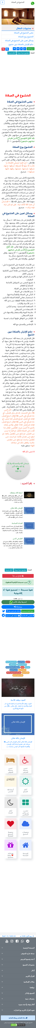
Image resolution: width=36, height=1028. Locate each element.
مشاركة (19, 607)
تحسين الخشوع (13, 670)
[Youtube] (7, 941)
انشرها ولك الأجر (20, 602)
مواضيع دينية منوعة (23, 53)
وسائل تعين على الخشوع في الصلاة (19, 40)
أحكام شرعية (11, 53)
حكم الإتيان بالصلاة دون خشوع (21, 44)
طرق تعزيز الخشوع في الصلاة (14, 672)
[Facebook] (17, 941)
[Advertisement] (18, 73)
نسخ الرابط (31, 48)
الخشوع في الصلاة (22, 664)
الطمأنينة (27, 667)
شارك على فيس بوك (14, 611)
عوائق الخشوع (25, 672)
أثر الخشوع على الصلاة (11, 662)
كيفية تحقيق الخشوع (18, 675)
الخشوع (28, 662)
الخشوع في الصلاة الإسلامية (13, 667)
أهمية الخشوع (21, 662)
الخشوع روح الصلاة (25, 36)
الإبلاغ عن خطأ (17, 576)
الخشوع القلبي (13, 664)
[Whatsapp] (23, 941)
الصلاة (22, 667)
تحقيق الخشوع (22, 670)
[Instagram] (12, 941)
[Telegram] (28, 941)
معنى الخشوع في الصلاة (23, 32)
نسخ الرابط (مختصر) (27, 611)
